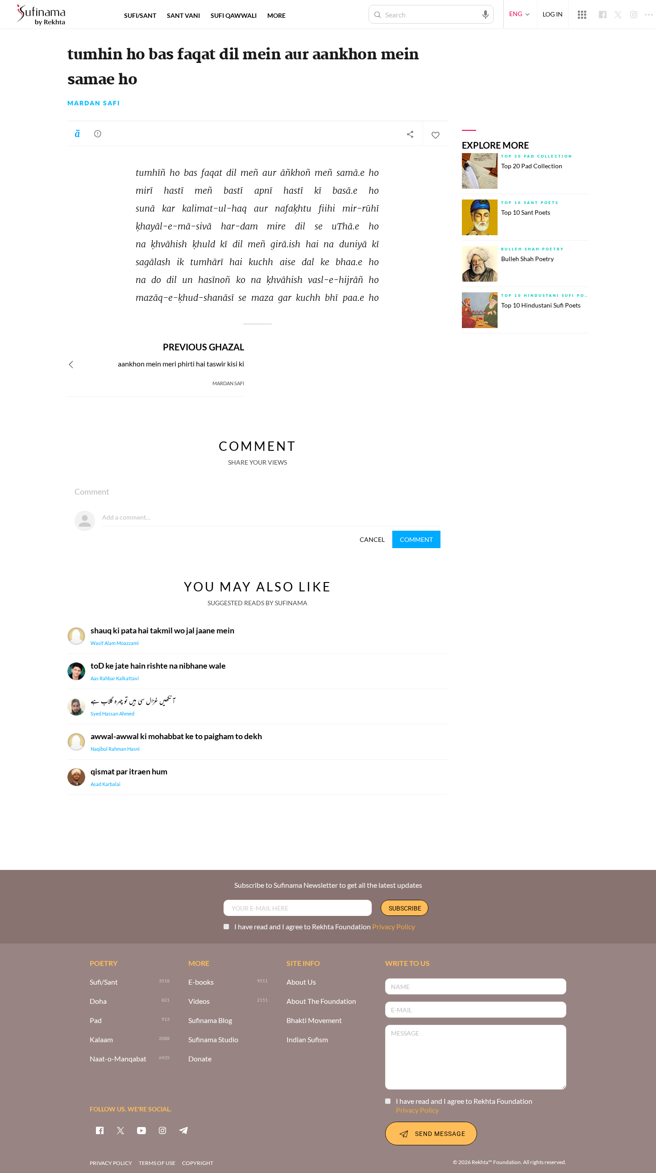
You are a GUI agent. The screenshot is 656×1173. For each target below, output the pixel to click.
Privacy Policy (393, 926)
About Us (301, 982)
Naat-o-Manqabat (118, 1059)
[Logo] (40, 15)
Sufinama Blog (210, 1020)
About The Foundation (321, 1001)
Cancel (372, 539)
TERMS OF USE (157, 1163)
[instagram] (162, 1130)
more (276, 15)
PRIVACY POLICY (111, 1163)
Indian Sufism (307, 1040)
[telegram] (183, 1130)
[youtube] (141, 1130)
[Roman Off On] (77, 133)
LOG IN (553, 14)
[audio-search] (485, 13)
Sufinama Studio (213, 1040)
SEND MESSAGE (440, 1133)
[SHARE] (410, 133)
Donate (200, 1059)
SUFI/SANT (140, 15)
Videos (199, 1001)
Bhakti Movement (314, 1020)
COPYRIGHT (197, 1163)
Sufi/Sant (104, 982)
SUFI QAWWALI (234, 15)
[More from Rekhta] (582, 14)
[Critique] (97, 133)
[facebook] (99, 1130)
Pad (96, 1020)
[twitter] (120, 1130)
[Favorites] (435, 133)
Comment (416, 539)
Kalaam (101, 1040)
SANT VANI (183, 15)
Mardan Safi (93, 103)
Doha (98, 1001)
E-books (201, 982)
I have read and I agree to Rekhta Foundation (324, 926)
